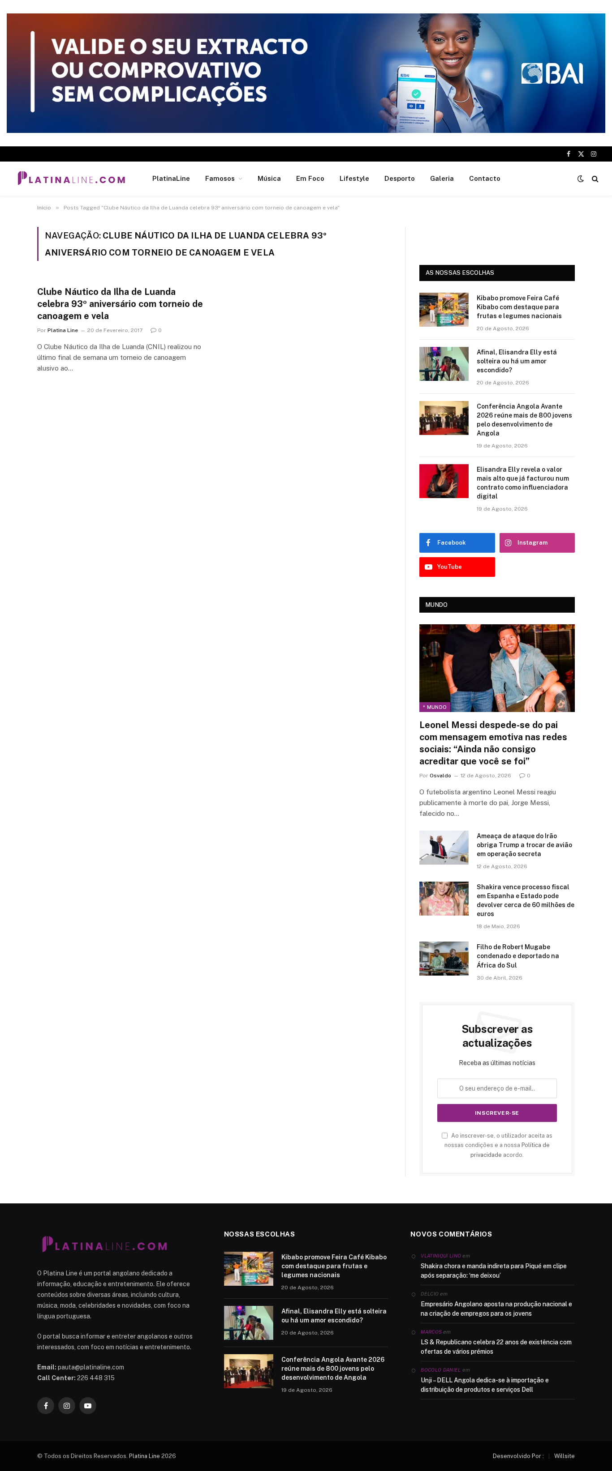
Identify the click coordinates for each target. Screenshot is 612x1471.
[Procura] (594, 179)
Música (269, 178)
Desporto (399, 178)
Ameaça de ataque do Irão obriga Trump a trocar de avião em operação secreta (524, 844)
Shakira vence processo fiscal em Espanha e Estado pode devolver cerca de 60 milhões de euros (525, 900)
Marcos (431, 1332)
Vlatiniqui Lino (441, 1255)
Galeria (442, 178)
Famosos (220, 178)
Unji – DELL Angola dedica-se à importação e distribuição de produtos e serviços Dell (485, 1385)
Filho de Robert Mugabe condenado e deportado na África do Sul (518, 955)
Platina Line (62, 330)
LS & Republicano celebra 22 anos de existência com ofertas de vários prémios (496, 1347)
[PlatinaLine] (71, 179)
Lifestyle (354, 178)
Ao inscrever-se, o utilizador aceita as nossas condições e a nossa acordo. (498, 1145)
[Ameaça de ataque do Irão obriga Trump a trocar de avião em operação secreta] (444, 848)
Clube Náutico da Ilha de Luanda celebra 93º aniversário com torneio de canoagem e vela (120, 303)
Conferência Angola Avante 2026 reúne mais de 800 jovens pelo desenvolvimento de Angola (524, 420)
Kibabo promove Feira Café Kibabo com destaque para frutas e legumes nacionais (519, 307)
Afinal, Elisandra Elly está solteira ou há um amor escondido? (517, 361)
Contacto (484, 178)
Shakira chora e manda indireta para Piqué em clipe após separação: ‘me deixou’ (494, 1270)
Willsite (564, 1456)
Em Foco (310, 178)
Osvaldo (440, 775)
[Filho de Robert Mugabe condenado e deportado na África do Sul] (444, 959)
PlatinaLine (171, 178)
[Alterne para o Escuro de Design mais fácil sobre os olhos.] (580, 178)
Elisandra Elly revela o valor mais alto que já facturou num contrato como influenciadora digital (523, 483)
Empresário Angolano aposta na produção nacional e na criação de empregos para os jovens (496, 1308)
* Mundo (435, 707)
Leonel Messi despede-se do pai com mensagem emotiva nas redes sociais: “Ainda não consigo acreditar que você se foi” (493, 743)
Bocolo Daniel (441, 1370)
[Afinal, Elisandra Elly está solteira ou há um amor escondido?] (444, 364)
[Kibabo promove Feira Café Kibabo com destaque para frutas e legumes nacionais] (444, 310)
